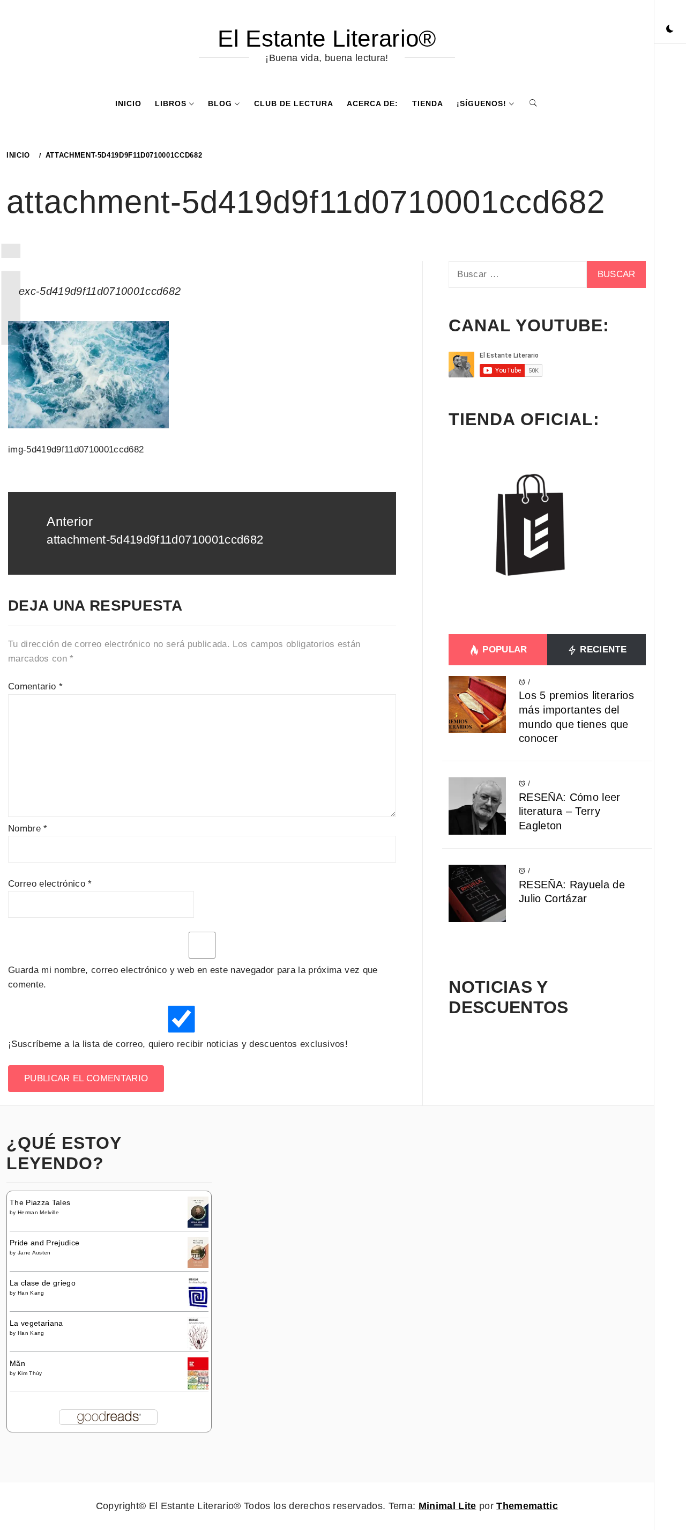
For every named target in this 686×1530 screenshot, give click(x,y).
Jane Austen (34, 1253)
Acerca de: (372, 103)
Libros (171, 103)
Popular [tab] (503, 649)
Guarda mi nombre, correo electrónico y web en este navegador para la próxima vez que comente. (193, 977)
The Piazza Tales (40, 1202)
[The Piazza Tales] (198, 1211)
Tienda (427, 103)
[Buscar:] (517, 274)
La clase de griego (43, 1283)
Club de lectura (293, 103)
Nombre (28, 828)
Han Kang (31, 1293)
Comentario (35, 686)
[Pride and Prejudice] (198, 1251)
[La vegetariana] (198, 1334)
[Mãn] (198, 1373)
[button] (670, 29)
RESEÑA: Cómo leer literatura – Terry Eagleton (570, 811)
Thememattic (527, 1506)
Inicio (128, 103)
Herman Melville (38, 1212)
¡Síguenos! (481, 103)
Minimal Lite (447, 1506)
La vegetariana (36, 1323)
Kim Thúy (30, 1373)
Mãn (17, 1363)
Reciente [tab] (602, 649)
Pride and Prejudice (44, 1242)
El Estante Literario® (327, 38)
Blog (220, 103)
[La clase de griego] (198, 1294)
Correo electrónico (50, 884)
